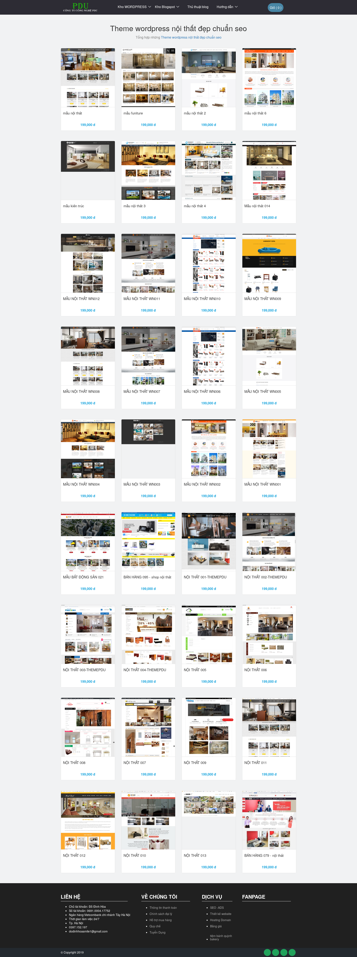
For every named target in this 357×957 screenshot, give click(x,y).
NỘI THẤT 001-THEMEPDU (205, 576)
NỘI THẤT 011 (255, 762)
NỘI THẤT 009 (195, 762)
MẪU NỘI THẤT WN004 (81, 484)
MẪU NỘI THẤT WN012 (81, 298)
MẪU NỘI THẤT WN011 (142, 298)
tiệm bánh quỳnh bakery (221, 937)
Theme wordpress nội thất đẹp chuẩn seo (191, 37)
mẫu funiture (133, 113)
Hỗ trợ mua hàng (161, 920)
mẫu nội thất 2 (195, 113)
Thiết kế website (220, 914)
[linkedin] (292, 952)
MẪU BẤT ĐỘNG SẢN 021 (83, 576)
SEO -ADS (217, 907)
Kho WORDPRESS (132, 6)
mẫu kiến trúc (73, 205)
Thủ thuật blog (197, 6)
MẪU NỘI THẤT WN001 (262, 484)
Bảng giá (216, 926)
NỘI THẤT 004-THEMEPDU (145, 669)
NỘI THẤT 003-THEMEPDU (84, 669)
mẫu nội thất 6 (255, 113)
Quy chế (155, 926)
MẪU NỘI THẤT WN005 (262, 391)
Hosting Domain (220, 920)
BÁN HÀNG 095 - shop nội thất (147, 576)
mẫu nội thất (72, 113)
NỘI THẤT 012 (74, 855)
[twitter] (275, 952)
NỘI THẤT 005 (195, 669)
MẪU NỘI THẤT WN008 (81, 391)
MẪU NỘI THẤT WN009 (262, 298)
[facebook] (267, 952)
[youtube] (283, 952)
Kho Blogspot (165, 6)
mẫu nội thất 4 (195, 205)
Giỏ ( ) (275, 7)
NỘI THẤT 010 (135, 855)
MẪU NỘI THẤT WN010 (202, 298)
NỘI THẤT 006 (255, 669)
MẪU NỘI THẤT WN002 (202, 484)
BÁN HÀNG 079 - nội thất (264, 855)
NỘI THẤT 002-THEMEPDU (265, 576)
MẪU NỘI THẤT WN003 (142, 484)
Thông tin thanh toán (163, 907)
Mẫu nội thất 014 (257, 205)
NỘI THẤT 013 (195, 855)
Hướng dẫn (225, 6)
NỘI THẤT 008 (74, 762)
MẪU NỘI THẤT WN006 (202, 391)
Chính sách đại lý (161, 914)
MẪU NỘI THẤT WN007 (142, 391)
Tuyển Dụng (157, 932)
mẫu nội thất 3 (134, 205)
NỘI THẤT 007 (135, 762)
